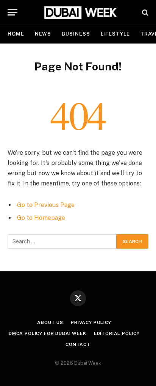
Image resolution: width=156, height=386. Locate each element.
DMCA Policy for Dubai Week (47, 333)
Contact (78, 344)
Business (76, 34)
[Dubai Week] (82, 12)
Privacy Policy (91, 322)
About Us (50, 322)
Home (16, 34)
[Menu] (12, 12)
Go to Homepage (41, 217)
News (43, 34)
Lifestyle (115, 34)
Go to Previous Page (46, 205)
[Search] (144, 12)
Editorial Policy (117, 333)
